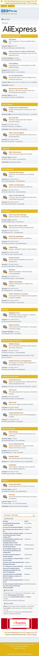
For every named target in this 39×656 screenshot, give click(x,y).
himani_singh (19, 254)
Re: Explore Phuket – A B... (8, 503)
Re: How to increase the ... (8, 141)
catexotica (34, 114)
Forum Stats (9, 590)
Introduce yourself (13, 506)
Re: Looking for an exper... (8, 97)
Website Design (14, 344)
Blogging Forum (14, 313)
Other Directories (15, 152)
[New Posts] (5, 41)
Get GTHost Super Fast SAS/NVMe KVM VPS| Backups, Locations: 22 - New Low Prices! (12, 576)
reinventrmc (20, 222)
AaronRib (22, 612)
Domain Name (14, 456)
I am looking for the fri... (8, 333)
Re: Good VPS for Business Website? (13, 527)
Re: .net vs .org (23, 461)
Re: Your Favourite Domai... (9, 266)
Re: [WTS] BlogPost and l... (8, 222)
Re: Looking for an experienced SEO (13, 566)
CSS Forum (8, 357)
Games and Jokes (23, 506)
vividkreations (20, 97)
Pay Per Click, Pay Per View (18, 225)
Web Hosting (13, 432)
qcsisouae (21, 302)
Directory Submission (16, 236)
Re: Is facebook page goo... (9, 181)
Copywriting (13, 247)
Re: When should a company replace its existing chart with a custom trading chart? (13, 535)
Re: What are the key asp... (9, 48)
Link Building (13, 63)
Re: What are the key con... (9, 352)
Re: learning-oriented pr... (8, 398)
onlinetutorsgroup (22, 503)
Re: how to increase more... (9, 192)
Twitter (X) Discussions (16, 185)
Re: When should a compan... (9, 159)
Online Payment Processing (18, 294)
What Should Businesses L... (9, 72)
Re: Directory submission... (9, 243)
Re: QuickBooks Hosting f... (9, 491)
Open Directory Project (15, 162)
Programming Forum (16, 413)
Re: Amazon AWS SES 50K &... (9, 204)
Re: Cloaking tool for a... (8, 232)
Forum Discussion (15, 484)
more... (35, 3)
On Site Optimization (16, 75)
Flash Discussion (25, 355)
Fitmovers (20, 266)
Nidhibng (34, 82)
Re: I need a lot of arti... (8, 254)
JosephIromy (29, 612)
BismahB (20, 421)
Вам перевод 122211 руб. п (16, 595)
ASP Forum (12, 402)
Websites (12, 270)
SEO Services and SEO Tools (18, 88)
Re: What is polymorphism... (9, 421)
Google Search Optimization (18, 107)
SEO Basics (12, 39)
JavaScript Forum (15, 380)
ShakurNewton (21, 352)
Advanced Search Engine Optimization (22, 51)
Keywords (11, 85)
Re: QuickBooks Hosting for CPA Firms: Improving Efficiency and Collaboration (12, 550)
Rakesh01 (19, 126)
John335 (30, 461)
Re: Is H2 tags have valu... (23, 82)
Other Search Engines (16, 133)
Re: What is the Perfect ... (23, 114)
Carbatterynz (20, 278)
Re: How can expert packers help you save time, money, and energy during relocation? (13, 585)
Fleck (35, 386)
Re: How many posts (7, 321)
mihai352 (18, 333)
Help (6, 644)
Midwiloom (27, 574)
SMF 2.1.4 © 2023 (15, 646)
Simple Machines (24, 646)
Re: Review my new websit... (9, 369)
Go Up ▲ (32, 644)
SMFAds (16, 648)
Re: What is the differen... (8, 409)
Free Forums (22, 648)
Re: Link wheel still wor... (8, 60)
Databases (12, 465)
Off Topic (12, 495)
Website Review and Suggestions (20, 361)
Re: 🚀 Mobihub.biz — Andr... (9, 452)
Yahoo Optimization (14, 129)
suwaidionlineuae (22, 243)
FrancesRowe (21, 440)
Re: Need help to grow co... (9, 278)
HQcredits (21, 204)
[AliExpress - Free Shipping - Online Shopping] (19, 33)
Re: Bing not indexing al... (8, 126)
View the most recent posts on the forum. (14, 600)
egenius (20, 473)
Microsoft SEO (13, 118)
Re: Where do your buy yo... (9, 473)
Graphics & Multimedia (15, 355)
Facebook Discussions (16, 172)
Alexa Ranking (23, 129)
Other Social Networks (17, 195)
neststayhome (22, 159)
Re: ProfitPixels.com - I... (8, 290)
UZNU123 (18, 60)
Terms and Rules (25, 644)
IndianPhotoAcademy (30, 584)
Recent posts (9, 518)
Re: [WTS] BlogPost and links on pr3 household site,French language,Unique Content (13, 541)
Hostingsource (28, 568)
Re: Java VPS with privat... (25, 386)
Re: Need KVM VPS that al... (9, 440)
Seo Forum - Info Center (11, 515)
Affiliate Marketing (15, 282)
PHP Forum (12, 390)
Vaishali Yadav (21, 48)
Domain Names (14, 258)
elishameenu (21, 72)
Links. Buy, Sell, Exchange (17, 215)
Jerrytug (18, 612)
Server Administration (16, 444)
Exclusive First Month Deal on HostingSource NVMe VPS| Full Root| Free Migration (11, 570)
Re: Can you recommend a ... (9, 302)
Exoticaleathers (22, 192)
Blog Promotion (14, 325)
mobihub (20, 452)
